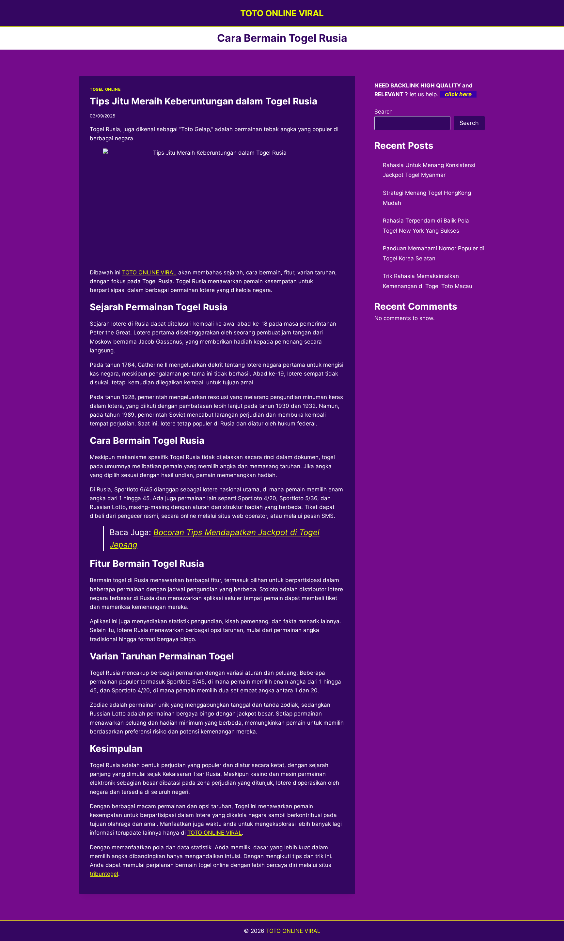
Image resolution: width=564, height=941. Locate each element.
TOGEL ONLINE (105, 89)
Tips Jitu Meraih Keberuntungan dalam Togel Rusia (203, 101)
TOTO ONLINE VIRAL (293, 931)
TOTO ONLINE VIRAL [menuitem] (149, 272)
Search (383, 111)
